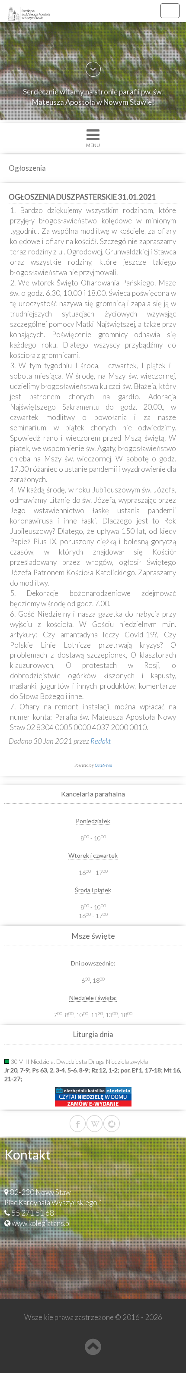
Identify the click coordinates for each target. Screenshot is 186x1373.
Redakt (100, 741)
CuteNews (103, 765)
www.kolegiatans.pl (41, 1223)
